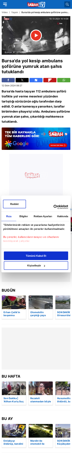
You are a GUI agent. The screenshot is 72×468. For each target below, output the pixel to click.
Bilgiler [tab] (23, 216)
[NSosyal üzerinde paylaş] (36, 80)
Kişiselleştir (34, 265)
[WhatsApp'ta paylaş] (63, 80)
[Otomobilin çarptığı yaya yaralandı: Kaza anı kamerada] (41, 302)
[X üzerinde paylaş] (22, 80)
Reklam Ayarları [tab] (43, 216)
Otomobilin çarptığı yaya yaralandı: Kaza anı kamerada (39, 314)
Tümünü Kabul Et (36, 255)
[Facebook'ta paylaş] (8, 80)
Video (5, 12)
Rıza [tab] (8, 216)
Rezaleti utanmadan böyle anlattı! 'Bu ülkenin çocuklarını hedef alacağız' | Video (40, 400)
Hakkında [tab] (62, 216)
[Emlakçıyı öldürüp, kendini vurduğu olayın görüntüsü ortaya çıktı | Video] (14, 431)
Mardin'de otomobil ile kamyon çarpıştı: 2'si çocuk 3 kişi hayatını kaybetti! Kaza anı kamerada (40, 442)
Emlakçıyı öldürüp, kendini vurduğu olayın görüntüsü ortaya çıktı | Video (13, 442)
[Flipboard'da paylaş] (49, 80)
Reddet (14, 204)
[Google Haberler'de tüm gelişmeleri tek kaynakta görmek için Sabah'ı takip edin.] (36, 140)
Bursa (8, 60)
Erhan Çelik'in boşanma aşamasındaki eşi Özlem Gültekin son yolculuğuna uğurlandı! (14, 314)
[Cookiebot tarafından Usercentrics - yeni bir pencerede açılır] (53, 207)
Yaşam (14, 12)
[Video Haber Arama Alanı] (67, 4)
